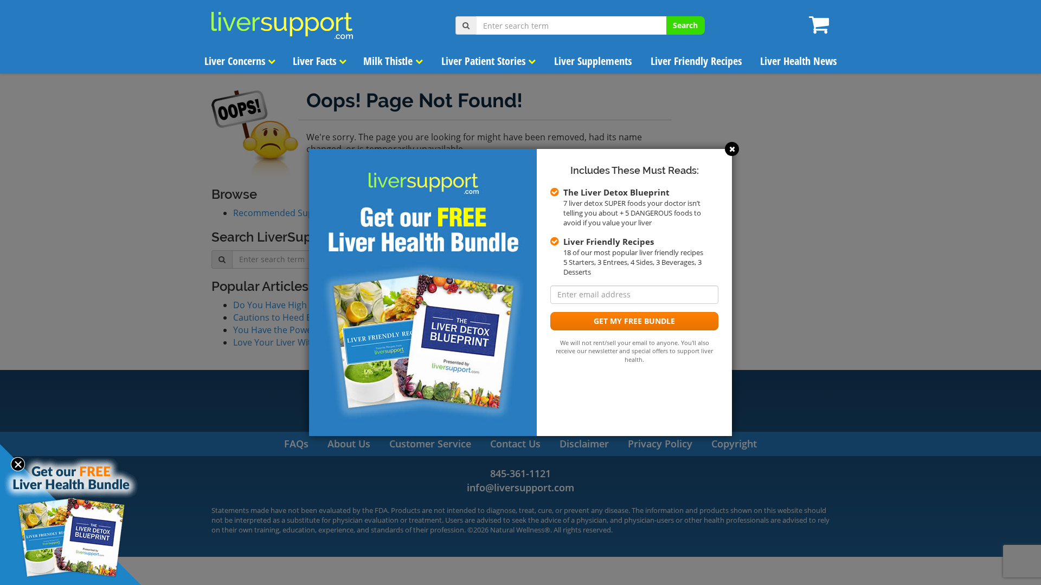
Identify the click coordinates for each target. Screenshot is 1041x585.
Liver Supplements (593, 61)
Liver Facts (316, 61)
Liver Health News (798, 61)
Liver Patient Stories (484, 61)
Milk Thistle (389, 61)
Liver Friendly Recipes (696, 61)
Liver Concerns (236, 61)
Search (685, 25)
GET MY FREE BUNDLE (634, 321)
